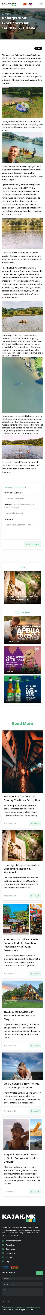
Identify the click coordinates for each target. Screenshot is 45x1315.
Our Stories (10, 1249)
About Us (9, 1257)
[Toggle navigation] (41, 4)
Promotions (10, 1253)
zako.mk (11, 1310)
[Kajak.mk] (9, 4)
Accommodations (13, 1241)
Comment (9, 519)
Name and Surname (13, 492)
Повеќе (34, 823)
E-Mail (19, 506)
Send (39, 1273)
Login (7, 1261)
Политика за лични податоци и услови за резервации (21, 1307)
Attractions (10, 1245)
